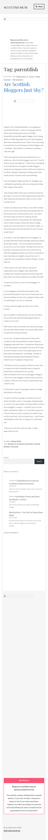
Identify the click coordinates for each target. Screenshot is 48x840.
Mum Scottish (14, 512)
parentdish (28, 444)
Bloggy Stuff (16, 441)
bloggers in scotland (16, 444)
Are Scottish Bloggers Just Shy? (23, 87)
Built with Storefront (12, 830)
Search (6, 457)
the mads (14, 446)
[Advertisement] (24, 558)
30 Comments (17, 80)
